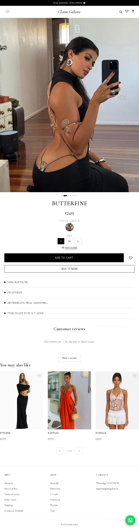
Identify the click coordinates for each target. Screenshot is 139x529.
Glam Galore (69, 11)
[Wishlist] (127, 11)
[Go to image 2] (65, 195)
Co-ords (54, 494)
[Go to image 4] (70, 195)
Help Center (10, 499)
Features (14, 292)
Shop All (54, 483)
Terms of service (12, 494)
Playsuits (54, 505)
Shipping (8, 505)
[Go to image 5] (72, 195)
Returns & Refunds (13, 510)
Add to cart (64, 257)
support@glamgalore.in (107, 488)
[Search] (120, 11)
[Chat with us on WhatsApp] (130, 520)
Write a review (69, 358)
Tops (52, 510)
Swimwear (55, 499)
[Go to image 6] (74, 195)
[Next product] (79, 451)
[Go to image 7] (77, 195)
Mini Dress (55, 488)
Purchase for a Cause (25, 313)
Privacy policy (10, 488)
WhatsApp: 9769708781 (108, 483)
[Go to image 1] (61, 195)
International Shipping (27, 303)
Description (17, 282)
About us (8, 483)
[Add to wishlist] (131, 258)
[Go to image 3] (68, 195)
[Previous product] (59, 451)
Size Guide (71, 248)
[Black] (69, 227)
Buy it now (69, 268)
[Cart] (133, 11)
